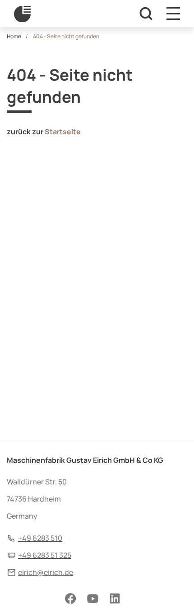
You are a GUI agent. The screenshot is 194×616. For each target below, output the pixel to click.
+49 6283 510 (40, 538)
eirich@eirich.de (45, 572)
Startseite (63, 132)
